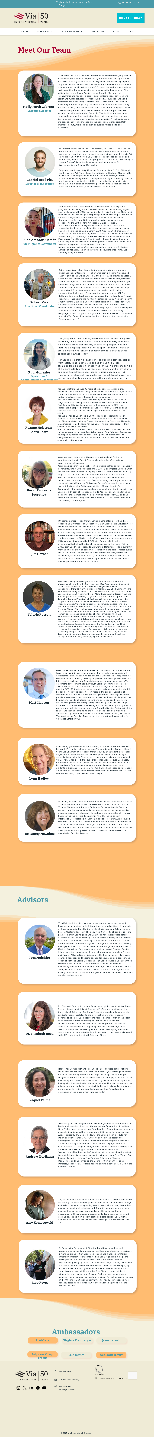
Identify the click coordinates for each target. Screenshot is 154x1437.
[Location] (56, 2)
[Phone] (119, 3)
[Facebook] (37, 1388)
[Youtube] (44, 1388)
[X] (24, 1388)
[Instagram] (18, 1388)
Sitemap (87, 1433)
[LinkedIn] (31, 1388)
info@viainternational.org (69, 1380)
